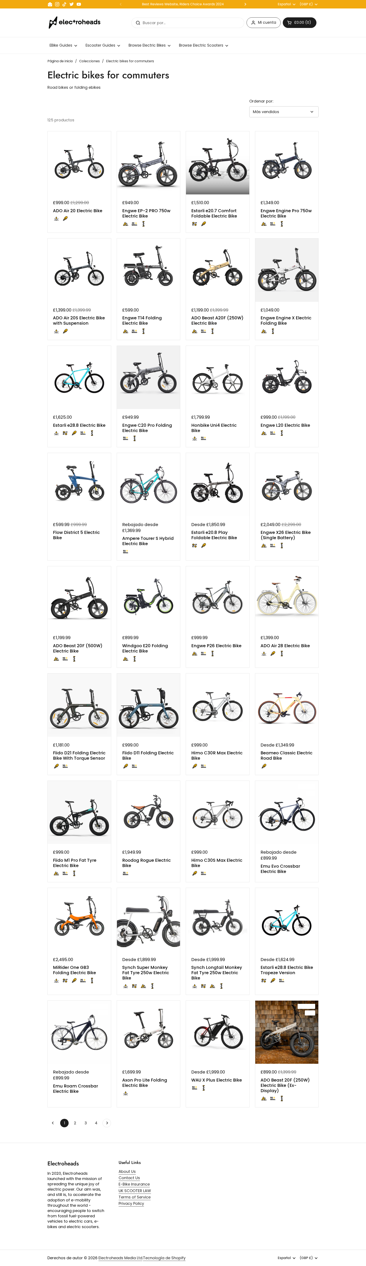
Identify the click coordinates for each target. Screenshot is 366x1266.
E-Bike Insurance (134, 1184)
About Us (127, 1171)
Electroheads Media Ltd (120, 1257)
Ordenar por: (261, 101)
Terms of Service (135, 1197)
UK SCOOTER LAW (135, 1190)
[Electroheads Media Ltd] (76, 23)
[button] (299, 22)
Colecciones (89, 61)
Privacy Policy (131, 1203)
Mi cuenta (267, 22)
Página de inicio (60, 61)
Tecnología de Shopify (164, 1257)
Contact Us (129, 1177)
